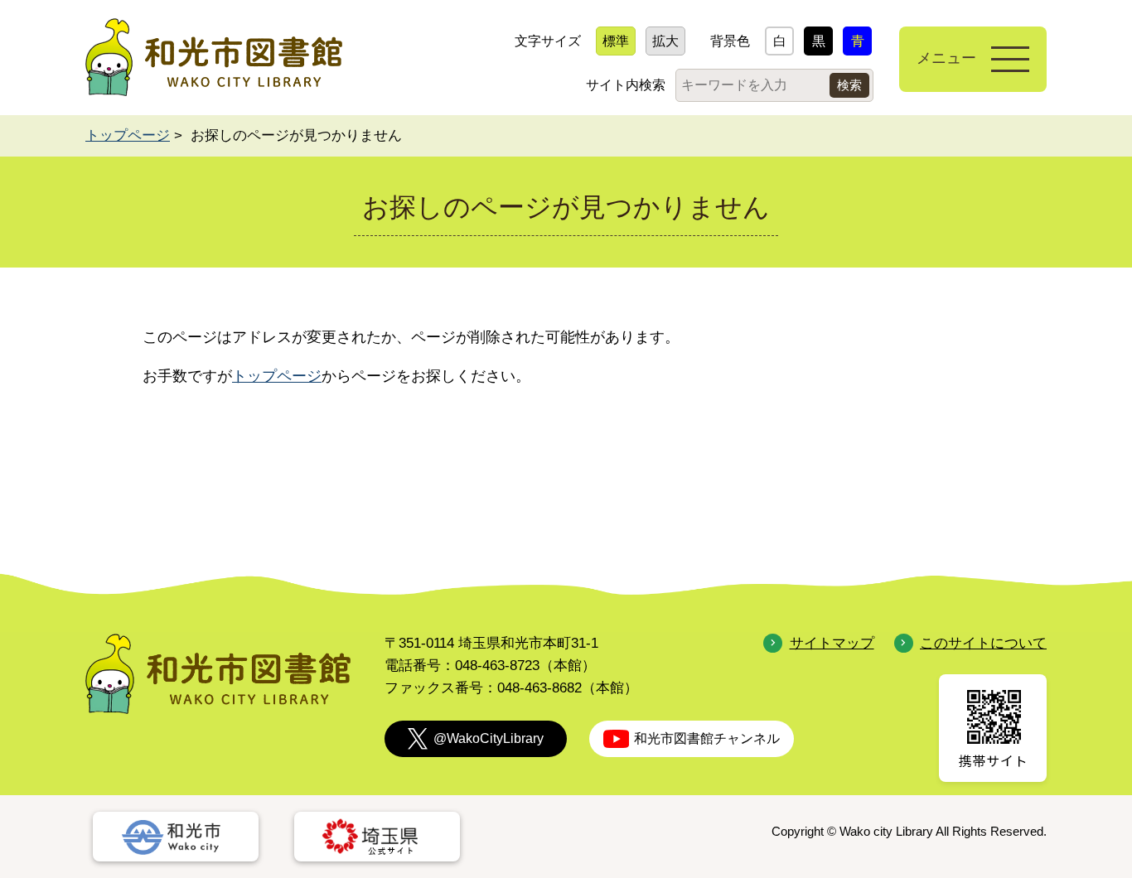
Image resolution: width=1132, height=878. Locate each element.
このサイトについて (983, 643)
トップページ (127, 135)
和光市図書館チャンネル (707, 738)
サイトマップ (831, 643)
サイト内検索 (625, 85)
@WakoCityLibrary (488, 738)
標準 (615, 41)
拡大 (665, 41)
